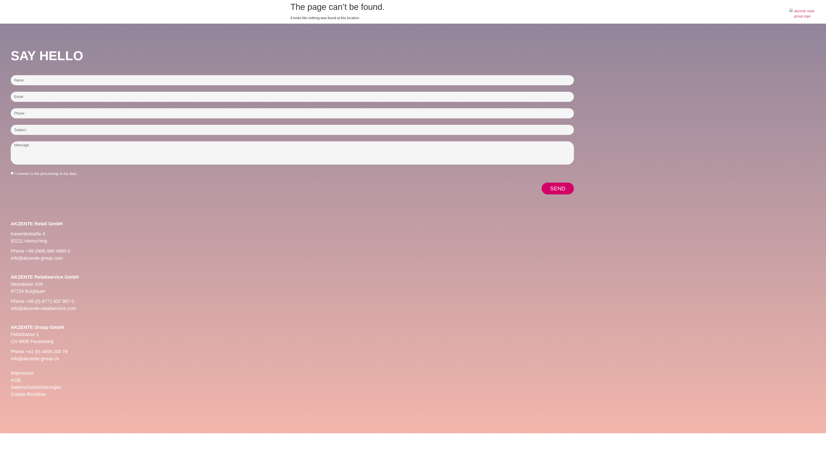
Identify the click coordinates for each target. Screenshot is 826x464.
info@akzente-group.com (37, 258)
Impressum (22, 373)
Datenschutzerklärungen (36, 387)
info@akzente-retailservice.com (43, 308)
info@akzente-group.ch (35, 358)
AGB (16, 380)
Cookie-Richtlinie (28, 394)
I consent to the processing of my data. (45, 174)
